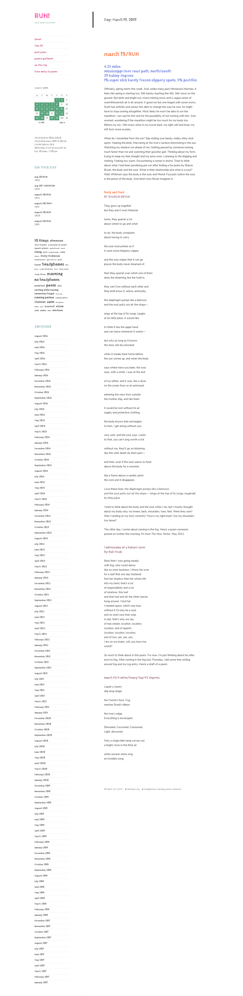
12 (42, 109)
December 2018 (42, 853)
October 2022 (41, 594)
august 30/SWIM (43, 203)
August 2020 (41, 741)
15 (57, 109)
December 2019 (42, 786)
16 (62, 109)
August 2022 (41, 606)
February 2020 (42, 774)
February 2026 (42, 370)
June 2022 (39, 617)
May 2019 (39, 825)
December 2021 (42, 651)
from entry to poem (46, 71)
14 (52, 109)
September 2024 (43, 465)
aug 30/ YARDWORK (44, 186)
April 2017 (39, 965)
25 (37, 118)
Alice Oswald (40, 245)
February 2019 (41, 842)
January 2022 (41, 645)
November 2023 (42, 521)
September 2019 (42, 802)
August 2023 (41, 538)
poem (51, 285)
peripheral (39, 285)
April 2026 (39, 358)
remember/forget (44, 293)
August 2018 (41, 875)
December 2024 (42, 448)
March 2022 (40, 634)
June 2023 (39, 549)
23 (61, 113)
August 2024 (41, 471)
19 (42, 113)
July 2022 (39, 611)
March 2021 (40, 701)
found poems (40, 260)
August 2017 (40, 943)
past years (40, 52)
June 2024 (39, 482)
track (41, 307)
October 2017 (41, 932)
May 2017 (39, 960)
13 (47, 109)
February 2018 (41, 909)
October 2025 (41, 392)
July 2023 (39, 544)
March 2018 (40, 904)
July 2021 (39, 679)
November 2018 (42, 859)
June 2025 (39, 415)
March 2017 (40, 971)
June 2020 (39, 752)
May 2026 (39, 353)
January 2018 (41, 915)
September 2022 (43, 600)
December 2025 (42, 381)
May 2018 (39, 892)
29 (57, 118)
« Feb (41, 122)
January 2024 (41, 510)
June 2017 (39, 954)
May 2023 (39, 555)
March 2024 (40, 499)
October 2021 (41, 662)
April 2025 (39, 426)
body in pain (53, 252)
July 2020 (39, 746)
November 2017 (42, 926)
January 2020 (41, 780)
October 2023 (41, 527)
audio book (55, 248)
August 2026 (41, 336)
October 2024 (41, 460)
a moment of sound (57, 245)
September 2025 (43, 398)
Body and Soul (114, 192)
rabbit (59, 286)
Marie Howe (63, 269)
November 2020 (42, 724)
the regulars (60, 302)
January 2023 (41, 578)
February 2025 (42, 437)
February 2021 (41, 707)
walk (36, 310)
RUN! (42, 16)
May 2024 (39, 488)
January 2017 (41, 982)
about (37, 39)
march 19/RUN (121, 54)
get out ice (51, 260)
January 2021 (41, 712)
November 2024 (42, 454)
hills (66, 265)
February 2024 (42, 504)
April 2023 (39, 561)
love (56, 269)
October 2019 (41, 797)
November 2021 (42, 656)
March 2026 (40, 364)
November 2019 (42, 791)
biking (38, 252)
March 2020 (40, 769)
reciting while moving (46, 290)
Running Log (133, 789)
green (60, 260)
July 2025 (39, 409)
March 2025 (40, 431)
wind (49, 311)
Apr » (62, 122)
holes (36, 269)
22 (57, 113)
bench (63, 248)
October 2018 (41, 864)
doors (36, 256)
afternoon (56, 240)
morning (55, 273)
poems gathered (43, 58)
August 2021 (40, 673)
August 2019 (41, 808)
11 (37, 109)
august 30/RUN (42, 194)
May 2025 (39, 420)
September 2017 (42, 937)
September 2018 (42, 870)
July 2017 (39, 949)
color (62, 252)
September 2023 (43, 533)
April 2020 (39, 763)
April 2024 (39, 493)
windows (57, 310)
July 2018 (39, 881)
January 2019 (41, 847)
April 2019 (39, 830)
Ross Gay (59, 294)
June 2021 (39, 684)
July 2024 (39, 476)
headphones (53, 264)
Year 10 (38, 45)
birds (45, 252)
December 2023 (42, 516)
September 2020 (43, 735)
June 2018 (39, 887)
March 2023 (40, 566)
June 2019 (39, 819)
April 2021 (39, 696)
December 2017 (42, 920)
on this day (40, 65)
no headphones (46, 280)
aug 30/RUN (40, 177)
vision (60, 306)
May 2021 (39, 690)
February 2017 (41, 977)
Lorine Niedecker (46, 269)
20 (47, 113)
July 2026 (39, 341)
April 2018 (39, 898)
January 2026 (41, 375)
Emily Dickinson (50, 256)
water (43, 310)
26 (42, 118)
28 (51, 118)
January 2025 (41, 443)
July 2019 (39, 814)
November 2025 (42, 386)
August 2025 (41, 403)
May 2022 (39, 623)
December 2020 (42, 718)
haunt (37, 264)
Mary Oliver (40, 274)
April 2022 (39, 628)
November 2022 (42, 589)
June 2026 (39, 347)
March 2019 (40, 836)
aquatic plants (41, 248)
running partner (44, 297)
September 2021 (42, 667)
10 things (41, 240)
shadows (40, 302)
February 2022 (42, 639)
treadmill (50, 306)
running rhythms (61, 298)
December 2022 (42, 583)
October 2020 (41, 729)
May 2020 (39, 757)
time (36, 306)
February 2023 (42, 572)
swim (50, 302)
